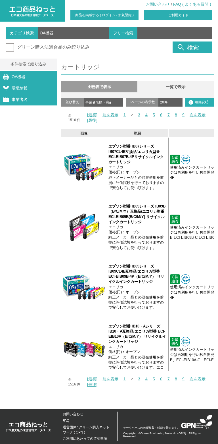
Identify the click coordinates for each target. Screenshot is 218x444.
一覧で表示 (176, 86)
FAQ (66, 421)
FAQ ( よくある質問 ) (192, 4)
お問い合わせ (158, 4)
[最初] (92, 115)
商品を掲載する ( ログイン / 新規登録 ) (104, 15)
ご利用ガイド (178, 15)
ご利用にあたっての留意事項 (85, 439)
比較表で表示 (99, 86)
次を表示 (198, 115)
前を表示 (110, 115)
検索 (193, 47)
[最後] (92, 120)
